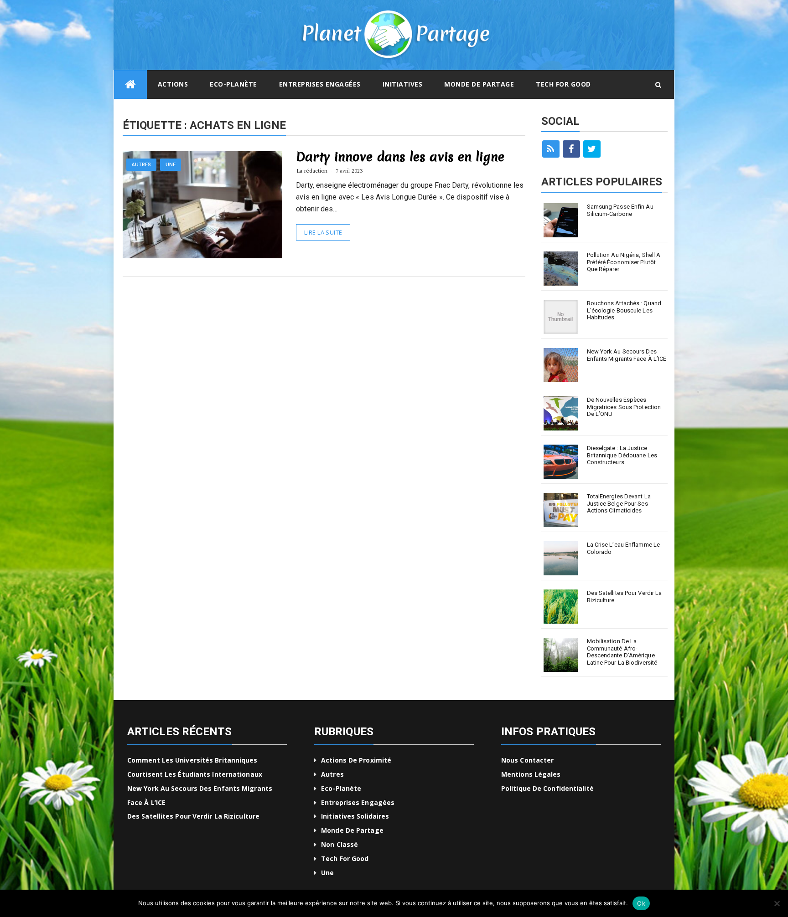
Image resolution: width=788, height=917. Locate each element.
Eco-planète (233, 84)
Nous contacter (527, 760)
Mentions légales (531, 774)
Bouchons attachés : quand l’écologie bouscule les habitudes (624, 310)
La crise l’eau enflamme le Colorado (623, 548)
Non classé (339, 844)
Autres (141, 165)
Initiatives (403, 84)
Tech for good (563, 84)
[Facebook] (571, 149)
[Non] (776, 903)
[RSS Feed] (551, 149)
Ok (641, 903)
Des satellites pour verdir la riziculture (624, 596)
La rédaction (312, 170)
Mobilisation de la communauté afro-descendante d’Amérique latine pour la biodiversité (622, 652)
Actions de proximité (356, 760)
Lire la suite (323, 232)
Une (171, 165)
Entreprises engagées (320, 84)
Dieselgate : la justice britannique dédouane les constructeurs (622, 455)
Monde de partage (479, 84)
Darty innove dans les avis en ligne (400, 156)
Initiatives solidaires (355, 816)
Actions (173, 84)
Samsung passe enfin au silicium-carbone (620, 210)
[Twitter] (592, 149)
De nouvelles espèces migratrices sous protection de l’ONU (624, 406)
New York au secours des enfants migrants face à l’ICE (627, 355)
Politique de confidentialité (547, 788)
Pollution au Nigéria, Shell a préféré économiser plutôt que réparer (624, 261)
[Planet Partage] (130, 84)
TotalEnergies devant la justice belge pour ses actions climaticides (619, 503)
